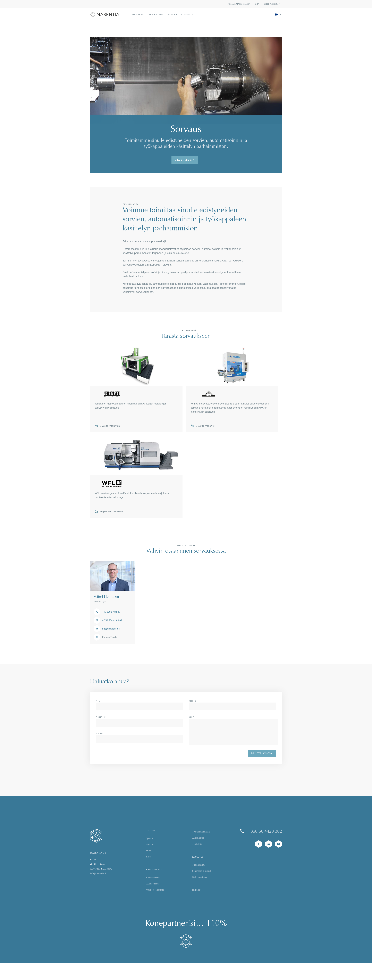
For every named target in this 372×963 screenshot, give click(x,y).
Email (99, 733)
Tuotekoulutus (198, 865)
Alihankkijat (198, 838)
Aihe (191, 717)
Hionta (149, 850)
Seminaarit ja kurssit (201, 871)
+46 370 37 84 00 (111, 611)
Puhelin (101, 717)
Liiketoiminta (154, 870)
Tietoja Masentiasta (238, 4)
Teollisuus (197, 844)
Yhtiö (192, 701)
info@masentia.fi (98, 873)
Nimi (98, 701)
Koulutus (197, 857)
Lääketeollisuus (153, 877)
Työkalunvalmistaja (201, 831)
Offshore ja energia (155, 890)
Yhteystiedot (272, 4)
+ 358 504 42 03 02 (112, 620)
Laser (148, 856)
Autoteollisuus (152, 883)
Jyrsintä (149, 838)
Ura (257, 4)
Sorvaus (150, 844)
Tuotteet (151, 830)
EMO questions (199, 877)
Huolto (196, 890)
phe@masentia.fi (111, 628)
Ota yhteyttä (185, 160)
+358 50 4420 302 (265, 831)
